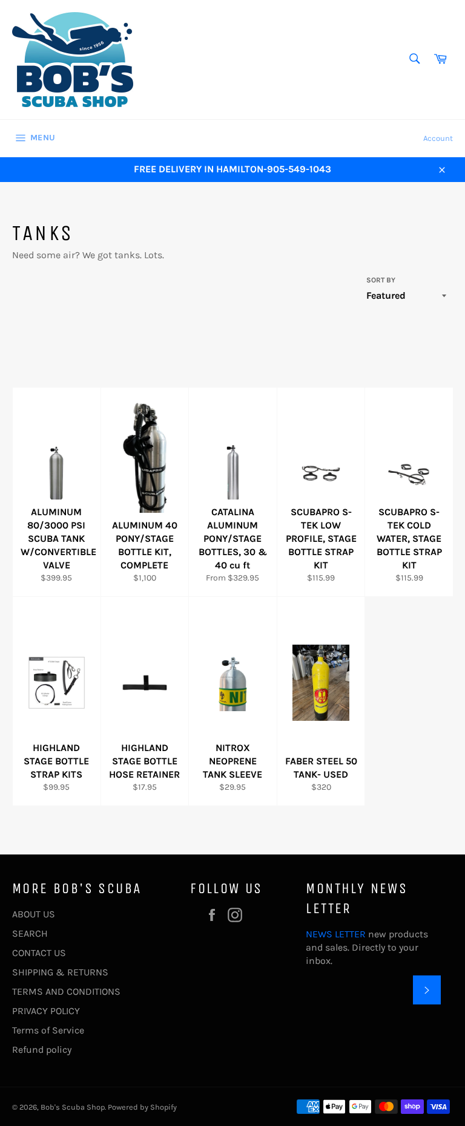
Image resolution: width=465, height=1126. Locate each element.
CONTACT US (39, 952)
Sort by (380, 280)
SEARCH (30, 933)
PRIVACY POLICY (46, 1011)
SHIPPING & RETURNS (60, 972)
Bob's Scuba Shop (73, 1106)
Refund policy (41, 1049)
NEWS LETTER (336, 934)
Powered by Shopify (142, 1106)
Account (438, 138)
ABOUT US (33, 914)
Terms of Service (48, 1030)
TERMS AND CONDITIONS (66, 991)
